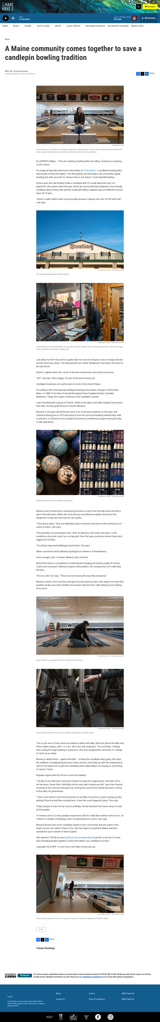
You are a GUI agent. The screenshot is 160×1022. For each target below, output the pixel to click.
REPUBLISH (24, 975)
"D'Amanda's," (90, 170)
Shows (28, 26)
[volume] (13, 18)
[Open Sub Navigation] (10, 26)
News (5, 26)
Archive (92, 993)
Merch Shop (137, 26)
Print (151, 73)
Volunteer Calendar (118, 26)
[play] (6, 18)
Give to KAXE (43, 26)
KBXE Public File (128, 999)
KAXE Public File (128, 993)
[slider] (17, 18)
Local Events (73, 26)
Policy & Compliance (97, 999)
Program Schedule (95, 26)
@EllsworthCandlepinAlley (79, 837)
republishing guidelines (92, 977)
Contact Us (60, 999)
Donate (151, 6)
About (58, 26)
